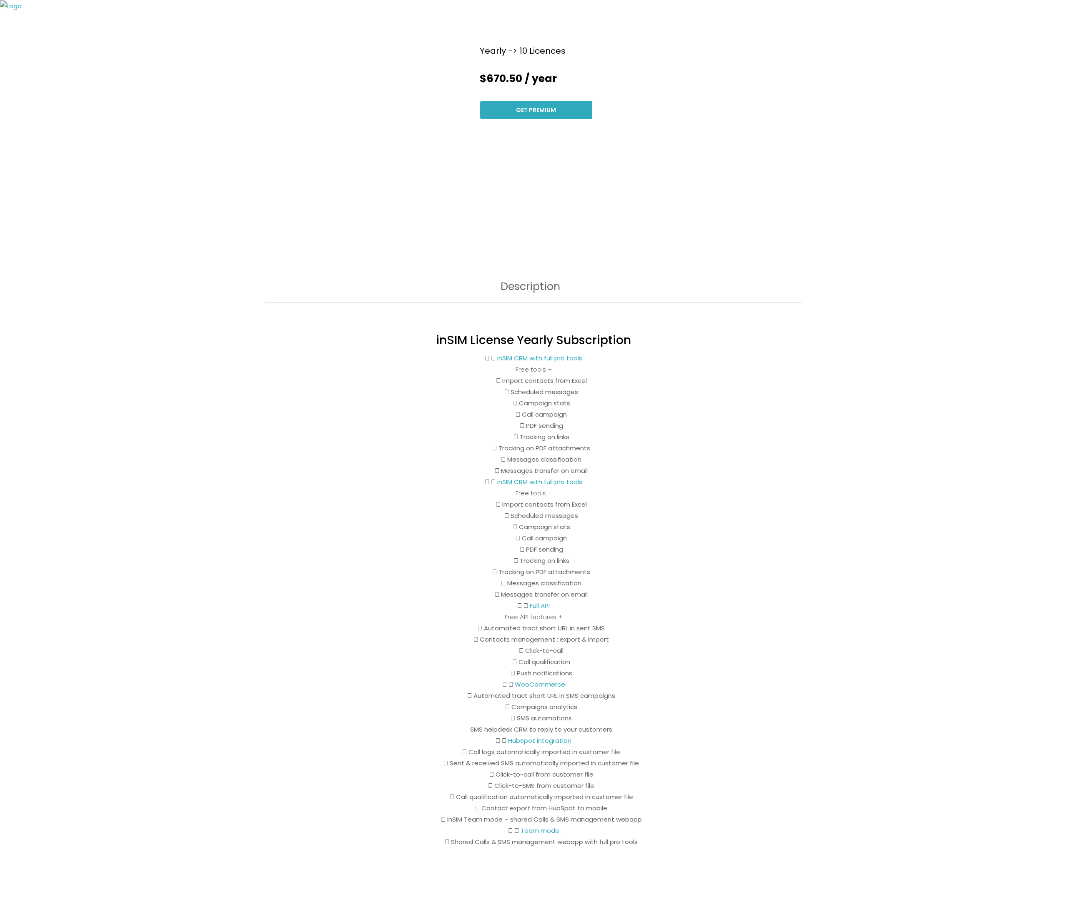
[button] (533, 358)
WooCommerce (540, 684)
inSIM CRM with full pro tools (539, 358)
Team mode (540, 830)
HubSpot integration (539, 740)
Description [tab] (530, 287)
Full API (540, 605)
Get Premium (536, 110)
